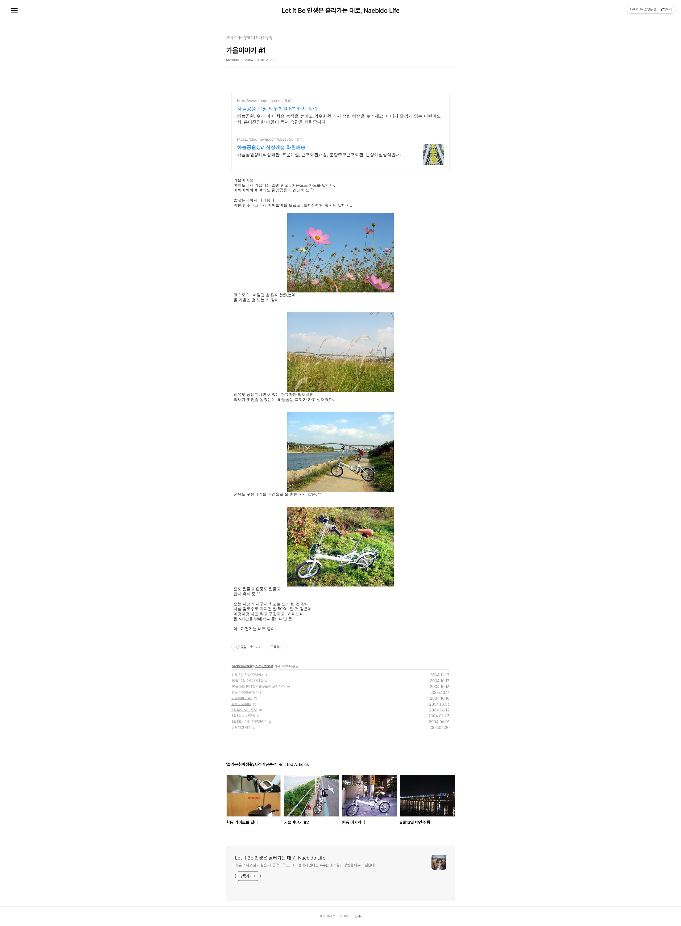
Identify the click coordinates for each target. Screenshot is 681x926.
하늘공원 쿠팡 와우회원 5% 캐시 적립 (277, 108)
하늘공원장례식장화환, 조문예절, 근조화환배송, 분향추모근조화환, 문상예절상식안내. (319, 154)
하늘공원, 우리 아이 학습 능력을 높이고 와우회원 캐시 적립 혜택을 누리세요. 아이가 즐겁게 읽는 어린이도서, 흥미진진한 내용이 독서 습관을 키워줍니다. (339, 118)
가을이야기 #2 (241, 698)
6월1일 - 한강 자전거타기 (249, 721)
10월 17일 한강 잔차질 (247, 680)
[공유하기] (251, 647)
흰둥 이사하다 (241, 704)
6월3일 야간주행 (243, 716)
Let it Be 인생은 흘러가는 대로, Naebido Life (341, 10)
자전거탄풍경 (264, 666)
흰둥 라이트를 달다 (245, 692)
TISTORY (342, 916)
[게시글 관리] (258, 647)
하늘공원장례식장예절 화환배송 (271, 147)
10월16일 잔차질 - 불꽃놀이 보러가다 (258, 686)
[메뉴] (14, 10)
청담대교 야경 (241, 727)
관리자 (359, 916)
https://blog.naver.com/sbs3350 (265, 139)
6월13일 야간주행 (244, 710)
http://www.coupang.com (259, 100)
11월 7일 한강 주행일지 (247, 675)
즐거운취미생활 (242, 666)
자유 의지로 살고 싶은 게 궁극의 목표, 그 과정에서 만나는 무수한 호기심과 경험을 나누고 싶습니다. (306, 865)
